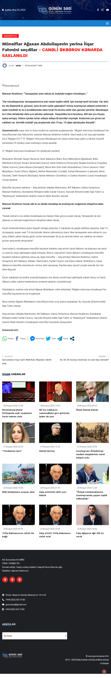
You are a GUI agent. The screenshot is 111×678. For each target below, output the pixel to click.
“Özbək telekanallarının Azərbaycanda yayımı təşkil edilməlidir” (91, 495)
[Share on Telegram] (62, 338)
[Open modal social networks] (72, 338)
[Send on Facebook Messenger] (37, 338)
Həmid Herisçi (47, 451)
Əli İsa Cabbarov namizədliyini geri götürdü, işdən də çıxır (54, 413)
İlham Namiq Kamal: (87, 409)
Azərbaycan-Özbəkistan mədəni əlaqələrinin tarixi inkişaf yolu (90, 454)
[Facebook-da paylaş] (20, 338)
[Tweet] (51, 338)
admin (18, 65)
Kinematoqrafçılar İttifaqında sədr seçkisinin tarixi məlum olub (17, 413)
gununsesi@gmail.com (16, 604)
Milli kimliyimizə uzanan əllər (18, 492)
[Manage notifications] (104, 671)
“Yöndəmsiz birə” (12, 451)
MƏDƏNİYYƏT (10, 36)
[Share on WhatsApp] (7, 338)
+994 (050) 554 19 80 (15, 600)
